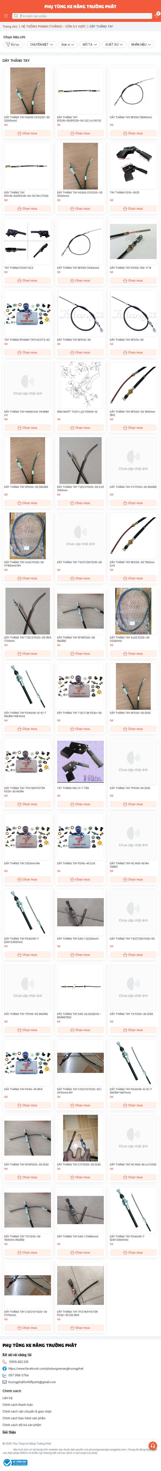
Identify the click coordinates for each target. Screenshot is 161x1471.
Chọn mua (29, 133)
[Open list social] (153, 1446)
